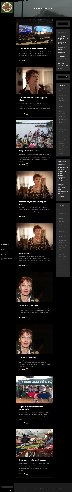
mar (63, 133)
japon (59, 131)
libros (63, 131)
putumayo (63, 145)
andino (66, 213)
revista (63, 147)
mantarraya (60, 133)
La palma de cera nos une (28, 358)
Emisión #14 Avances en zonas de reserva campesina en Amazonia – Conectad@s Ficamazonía (63, 65)
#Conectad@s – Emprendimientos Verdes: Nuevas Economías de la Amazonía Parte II (61, 49)
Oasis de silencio (25, 253)
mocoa (64, 137)
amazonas (61, 93)
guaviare (60, 126)
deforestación (62, 111)
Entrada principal (5, 244)
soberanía (64, 149)
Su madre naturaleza (6, 15)
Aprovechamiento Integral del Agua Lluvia (6, 254)
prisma (59, 145)
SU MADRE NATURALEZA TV (6, 259)
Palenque (60, 139)
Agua (62, 88)
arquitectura (61, 95)
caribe (60, 104)
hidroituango (61, 129)
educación (62, 116)
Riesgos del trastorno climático (30, 151)
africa (59, 88)
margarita (60, 135)
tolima (59, 151)
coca (59, 108)
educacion (63, 113)
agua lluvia (60, 90)
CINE (65, 106)
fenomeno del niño (61, 245)
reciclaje (60, 147)
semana (60, 149)
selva (66, 147)
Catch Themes (61, 488)
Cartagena (61, 106)
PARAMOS (64, 139)
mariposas (60, 137)
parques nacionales (61, 141)
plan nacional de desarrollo (62, 143)
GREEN (66, 245)
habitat (64, 247)
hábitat (65, 129)
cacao (65, 95)
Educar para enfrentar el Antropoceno (32, 460)
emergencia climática (62, 121)
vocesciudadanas (61, 153)
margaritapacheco (65, 135)
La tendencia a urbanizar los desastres (32, 48)
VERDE (62, 151)
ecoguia (59, 113)
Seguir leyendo (23, 60)
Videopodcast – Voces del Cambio (6, 248)
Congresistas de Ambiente (28, 305)
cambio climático (61, 99)
